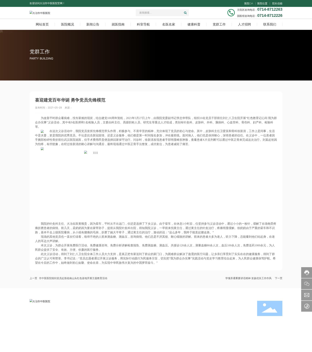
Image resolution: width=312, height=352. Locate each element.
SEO (114, 345)
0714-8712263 (50, 316)
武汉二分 (147, 345)
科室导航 (163, 328)
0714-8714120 (79, 326)
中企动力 (136, 345)
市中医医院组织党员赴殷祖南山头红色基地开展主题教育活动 (73, 278)
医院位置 (262, 3)
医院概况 (163, 310)
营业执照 (83, 345)
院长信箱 (277, 3)
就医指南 (163, 322)
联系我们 (213, 328)
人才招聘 (213, 322)
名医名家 (163, 334)
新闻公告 (163, 316)
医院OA (248, 3)
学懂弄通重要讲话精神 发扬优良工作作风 (248, 278)
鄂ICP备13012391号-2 (270, 345)
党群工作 (40, 51)
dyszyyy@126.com (52, 330)
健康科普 (213, 310)
